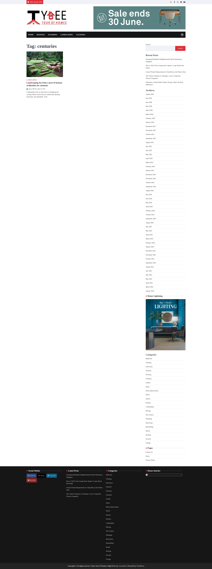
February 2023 (150, 243)
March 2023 (149, 239)
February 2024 (150, 211)
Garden (148, 383)
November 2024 (151, 178)
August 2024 (150, 190)
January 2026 (150, 122)
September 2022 (151, 263)
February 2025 (150, 166)
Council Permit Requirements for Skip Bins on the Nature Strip (166, 72)
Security (148, 439)
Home (30, 35)
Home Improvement (152, 391)
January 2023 (150, 247)
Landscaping (67, 35)
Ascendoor (122, 566)
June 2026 (149, 102)
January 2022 (150, 291)
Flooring (52, 35)
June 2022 (149, 275)
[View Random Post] (171, 2)
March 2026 (149, 114)
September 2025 (151, 138)
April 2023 (149, 235)
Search (148, 45)
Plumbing (149, 419)
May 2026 (149, 106)
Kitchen (148, 403)
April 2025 (149, 158)
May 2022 (149, 279)
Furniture (149, 379)
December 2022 (151, 251)
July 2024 (149, 194)
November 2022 (151, 255)
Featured (148, 370)
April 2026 (149, 110)
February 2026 (150, 118)
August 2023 (150, 223)
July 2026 (149, 98)
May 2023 (149, 231)
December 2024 (151, 174)
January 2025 (150, 170)
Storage (148, 443)
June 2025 (149, 150)
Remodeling (149, 427)
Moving (148, 411)
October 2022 (150, 259)
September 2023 (151, 218)
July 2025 (149, 146)
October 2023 (150, 215)
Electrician (149, 367)
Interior (148, 399)
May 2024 (149, 202)
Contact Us (149, 452)
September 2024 (151, 186)
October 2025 (150, 134)
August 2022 (150, 267)
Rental (148, 431)
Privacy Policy (150, 460)
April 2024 (149, 206)
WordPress (140, 566)
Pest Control (149, 415)
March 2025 (149, 162)
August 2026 (150, 94)
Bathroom (149, 358)
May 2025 (149, 154)
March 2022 (149, 287)
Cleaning (80, 35)
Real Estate (149, 423)
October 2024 (150, 182)
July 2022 (149, 271)
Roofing (41, 35)
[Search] (182, 34)
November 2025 (151, 130)
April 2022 (149, 283)
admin (30, 89)
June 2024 (149, 198)
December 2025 (151, 126)
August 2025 (150, 142)
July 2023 (149, 227)
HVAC (148, 395)
